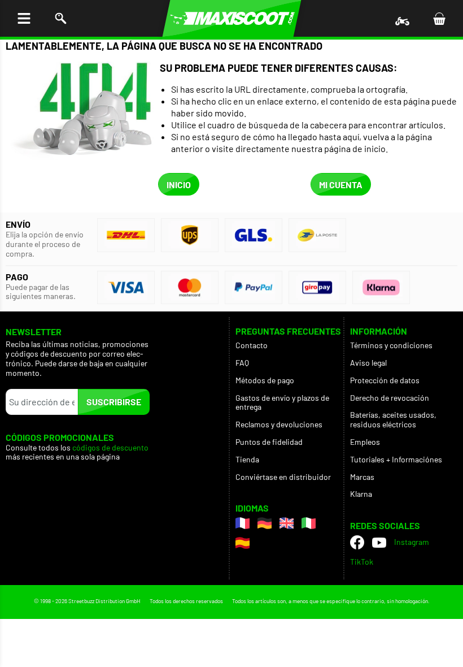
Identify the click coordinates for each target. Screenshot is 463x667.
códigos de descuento (110, 447)
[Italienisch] (309, 523)
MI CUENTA (340, 184)
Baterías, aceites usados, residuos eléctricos (393, 419)
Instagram (411, 542)
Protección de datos (385, 380)
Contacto (251, 345)
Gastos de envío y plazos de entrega (282, 402)
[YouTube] (379, 543)
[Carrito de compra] (439, 18)
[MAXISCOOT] (232, 18)
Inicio (179, 184)
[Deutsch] (264, 523)
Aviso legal (368, 362)
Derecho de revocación (389, 397)
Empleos (365, 442)
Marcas (362, 477)
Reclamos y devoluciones (278, 424)
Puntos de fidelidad (269, 442)
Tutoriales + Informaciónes (396, 459)
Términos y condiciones (391, 345)
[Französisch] (242, 523)
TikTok (361, 561)
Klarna (361, 494)
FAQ (242, 362)
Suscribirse (113, 401)
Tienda (247, 459)
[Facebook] (357, 542)
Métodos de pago (264, 380)
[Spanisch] (242, 543)
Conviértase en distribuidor (283, 477)
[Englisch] (286, 523)
